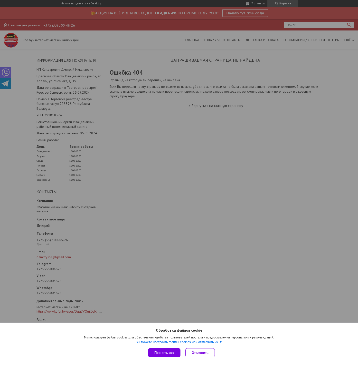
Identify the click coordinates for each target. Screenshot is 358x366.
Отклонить (200, 353)
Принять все (164, 353)
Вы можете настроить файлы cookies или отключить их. (177, 342)
